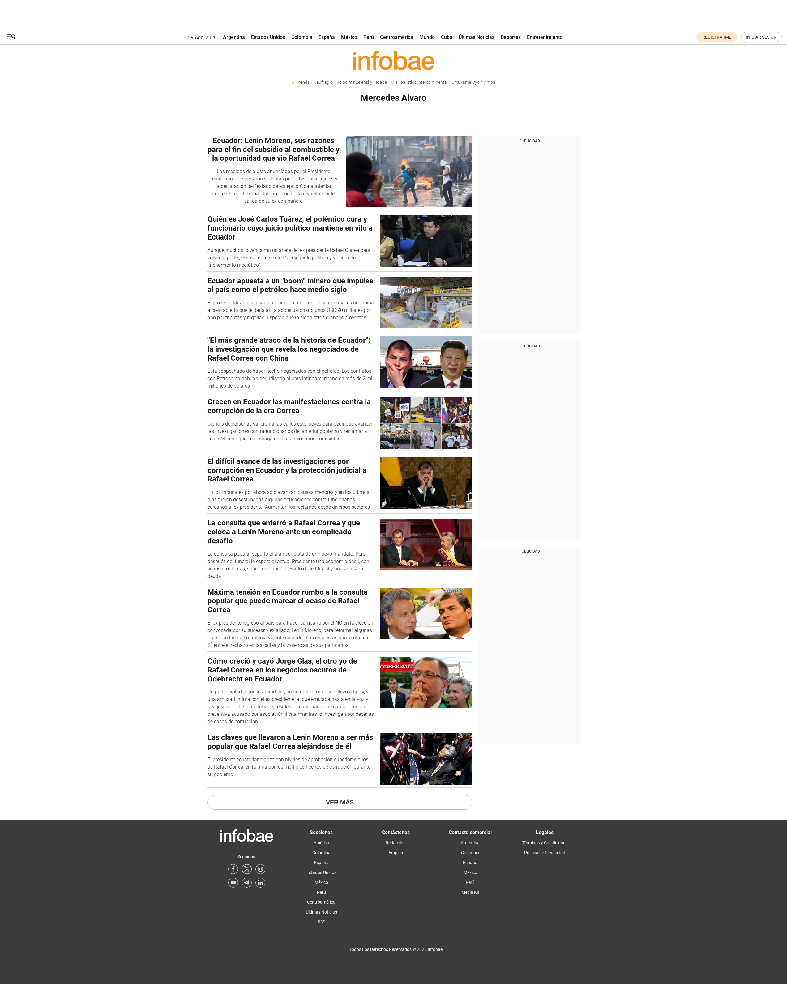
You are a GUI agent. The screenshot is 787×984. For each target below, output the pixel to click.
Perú (368, 37)
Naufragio (323, 82)
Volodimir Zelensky (354, 82)
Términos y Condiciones (544, 842)
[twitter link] (247, 869)
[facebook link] (233, 869)
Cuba (446, 37)
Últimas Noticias (476, 37)
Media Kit (470, 892)
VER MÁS (340, 802)
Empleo (396, 852)
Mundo (427, 37)
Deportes (511, 37)
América (321, 842)
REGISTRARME (716, 37)
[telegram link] (247, 883)
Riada (381, 82)
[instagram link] (260, 869)
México (349, 37)
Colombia (301, 37)
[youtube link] (233, 883)
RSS (321, 921)
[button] (11, 37)
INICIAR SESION (761, 37)
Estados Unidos (268, 37)
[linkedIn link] (260, 883)
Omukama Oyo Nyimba (473, 82)
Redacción (396, 842)
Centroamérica (396, 37)
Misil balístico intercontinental (419, 82)
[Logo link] (393, 60)
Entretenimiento (544, 37)
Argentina (234, 37)
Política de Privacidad (544, 852)
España (327, 37)
